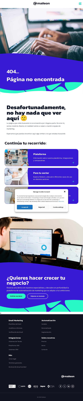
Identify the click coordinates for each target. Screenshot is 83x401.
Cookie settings (58, 207)
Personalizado (46, 328)
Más (10, 355)
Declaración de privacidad (17, 367)
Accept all (24, 207)
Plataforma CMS (14, 345)
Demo (43, 345)
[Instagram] (72, 386)
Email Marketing (16, 320)
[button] (65, 192)
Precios (44, 341)
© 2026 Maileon (41, 397)
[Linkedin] (68, 386)
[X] (64, 386)
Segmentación (46, 332)
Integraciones (15, 337)
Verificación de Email (16, 332)
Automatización (49, 320)
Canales (44, 324)
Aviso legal (12, 359)
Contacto (45, 349)
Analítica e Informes (15, 328)
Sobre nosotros (48, 337)
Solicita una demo (16, 296)
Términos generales (15, 363)
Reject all (41, 207)
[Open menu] (80, 3)
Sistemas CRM (13, 349)
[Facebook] (60, 386)
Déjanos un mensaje (38, 296)
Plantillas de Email (15, 324)
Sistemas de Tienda (15, 341)
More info (61, 201)
